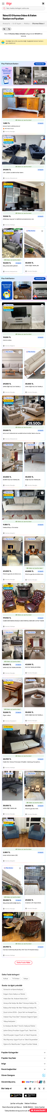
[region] (24, 76)
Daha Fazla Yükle (23, 963)
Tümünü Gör (39, 64)
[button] (3, 3)
